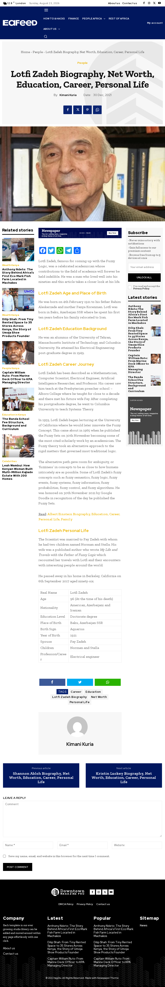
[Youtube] (159, 3)
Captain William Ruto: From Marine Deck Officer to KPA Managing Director (17, 377)
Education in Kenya (14, 414)
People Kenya (10, 368)
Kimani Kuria (68, 95)
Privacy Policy (141, 288)
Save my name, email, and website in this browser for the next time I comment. (59, 856)
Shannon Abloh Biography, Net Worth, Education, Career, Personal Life (41, 777)
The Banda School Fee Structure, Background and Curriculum (15, 424)
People (38, 52)
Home (25, 52)
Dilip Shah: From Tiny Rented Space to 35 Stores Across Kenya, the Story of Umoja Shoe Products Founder (17, 327)
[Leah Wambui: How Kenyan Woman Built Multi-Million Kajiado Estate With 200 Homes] (18, 445)
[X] (154, 3)
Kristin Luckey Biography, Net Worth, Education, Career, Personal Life (124, 777)
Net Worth (99, 697)
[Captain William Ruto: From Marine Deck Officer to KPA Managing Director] (18, 352)
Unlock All (144, 277)
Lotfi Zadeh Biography (69, 697)
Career (76, 692)
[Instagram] (149, 3)
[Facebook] (144, 3)
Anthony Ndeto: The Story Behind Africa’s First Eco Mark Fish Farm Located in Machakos (18, 276)
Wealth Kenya (10, 265)
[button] (45, 36)
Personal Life (80, 702)
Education (93, 692)
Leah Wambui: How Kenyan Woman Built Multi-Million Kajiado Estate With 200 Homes (17, 472)
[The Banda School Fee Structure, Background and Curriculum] (18, 399)
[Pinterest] (87, 109)
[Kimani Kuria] (80, 726)
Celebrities (9, 461)
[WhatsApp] (97, 109)
